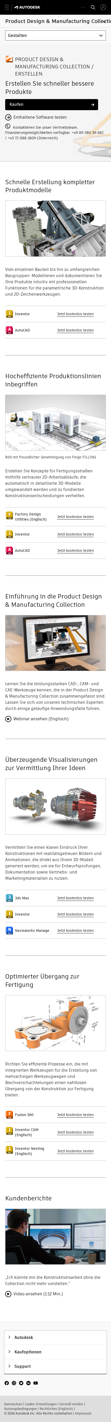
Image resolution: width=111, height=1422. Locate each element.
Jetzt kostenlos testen (75, 314)
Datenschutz (13, 1404)
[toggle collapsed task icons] (83, 7)
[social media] (21, 1383)
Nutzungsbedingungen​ (20, 1409)
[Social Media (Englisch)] (21, 1385)
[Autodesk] (28, 7)
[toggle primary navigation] (10, 7)
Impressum (83, 1413)
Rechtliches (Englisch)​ (56, 1409)
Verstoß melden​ (71, 1404)
